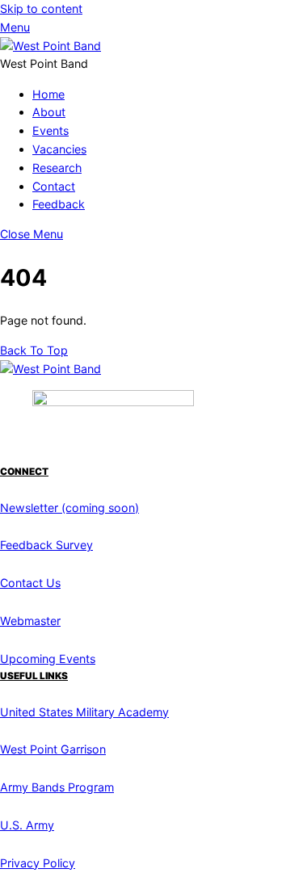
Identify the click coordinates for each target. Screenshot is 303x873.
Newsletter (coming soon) (69, 507)
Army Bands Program (57, 787)
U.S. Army (27, 825)
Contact (53, 186)
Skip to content (41, 8)
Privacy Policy (37, 863)
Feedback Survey (46, 545)
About (48, 112)
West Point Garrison (53, 749)
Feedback (58, 204)
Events (50, 130)
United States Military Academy (84, 712)
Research (57, 167)
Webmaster (30, 620)
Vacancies (59, 149)
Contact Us (30, 583)
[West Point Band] (50, 45)
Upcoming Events (47, 658)
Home (48, 94)
